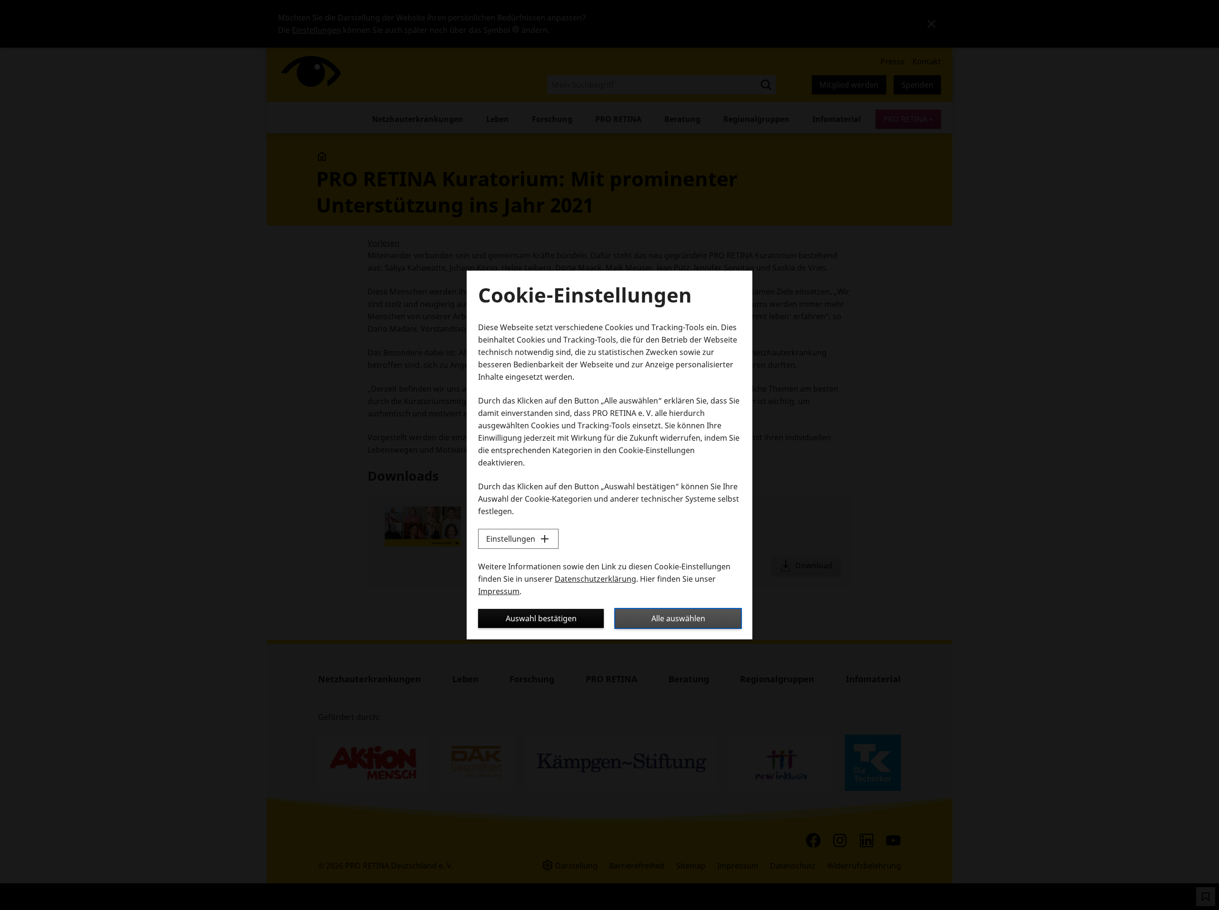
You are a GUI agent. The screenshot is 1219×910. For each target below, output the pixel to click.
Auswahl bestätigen (541, 618)
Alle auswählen (678, 618)
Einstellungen (510, 539)
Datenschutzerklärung (595, 579)
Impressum (499, 591)
